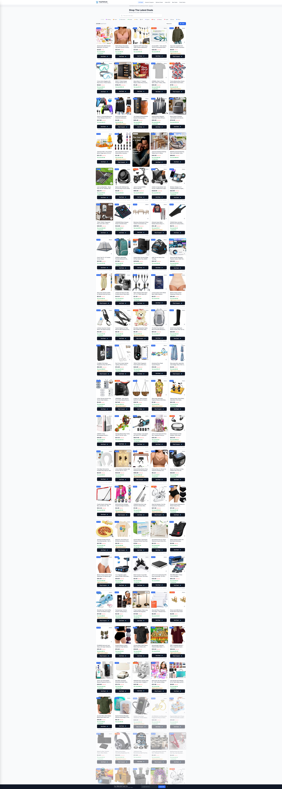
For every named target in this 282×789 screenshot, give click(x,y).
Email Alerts (182, 2)
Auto (173, 19)
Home (115, 19)
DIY (142, 19)
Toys (154, 19)
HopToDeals (103, 2)
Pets (137, 19)
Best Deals (174, 2)
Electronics (123, 19)
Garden (130, 19)
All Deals (141, 2)
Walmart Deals (159, 2)
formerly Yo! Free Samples (103, 3)
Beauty (160, 19)
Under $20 (167, 2)
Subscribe (161, 786)
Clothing (109, 19)
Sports (148, 19)
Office (179, 19)
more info (151, 5)
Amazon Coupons (149, 2)
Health (166, 19)
